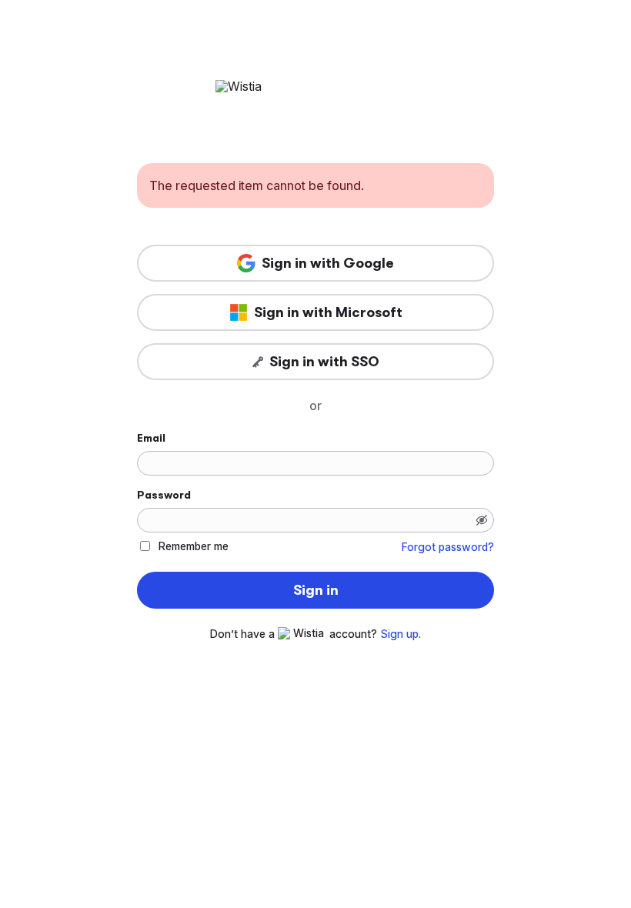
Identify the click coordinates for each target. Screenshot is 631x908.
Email (151, 438)
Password (164, 495)
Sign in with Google (328, 263)
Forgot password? (448, 547)
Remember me (194, 545)
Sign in (316, 590)
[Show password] (481, 520)
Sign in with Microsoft (328, 312)
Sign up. (400, 634)
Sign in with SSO (324, 361)
